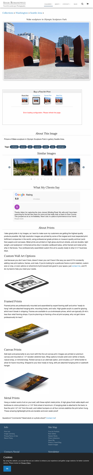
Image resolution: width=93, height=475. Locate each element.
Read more (19, 218)
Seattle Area (36, 12)
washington (61, 147)
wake (52, 147)
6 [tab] (48, 179)
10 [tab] (62, 179)
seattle (46, 147)
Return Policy (8, 438)
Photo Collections (54, 438)
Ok (7, 469)
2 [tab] (34, 179)
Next (83, 167)
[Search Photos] (82, 4)
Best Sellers (52, 434)
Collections (7, 12)
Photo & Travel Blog (54, 442)
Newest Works (52, 436)
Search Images (53, 444)
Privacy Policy (26, 463)
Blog (75, 4)
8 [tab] (55, 179)
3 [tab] (38, 179)
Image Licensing (9, 434)
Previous (9, 167)
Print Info (7, 431)
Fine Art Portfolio (53, 431)
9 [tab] (58, 179)
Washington (22, 12)
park (30, 147)
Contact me (50, 418)
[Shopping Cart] (87, 4)
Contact (66, 4)
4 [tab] (41, 179)
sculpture (37, 147)
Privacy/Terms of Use (11, 436)
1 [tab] (31, 179)
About (57, 4)
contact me (76, 266)
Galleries (47, 4)
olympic (23, 147)
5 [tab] (45, 179)
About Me (51, 440)
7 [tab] (51, 179)
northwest (14, 147)
